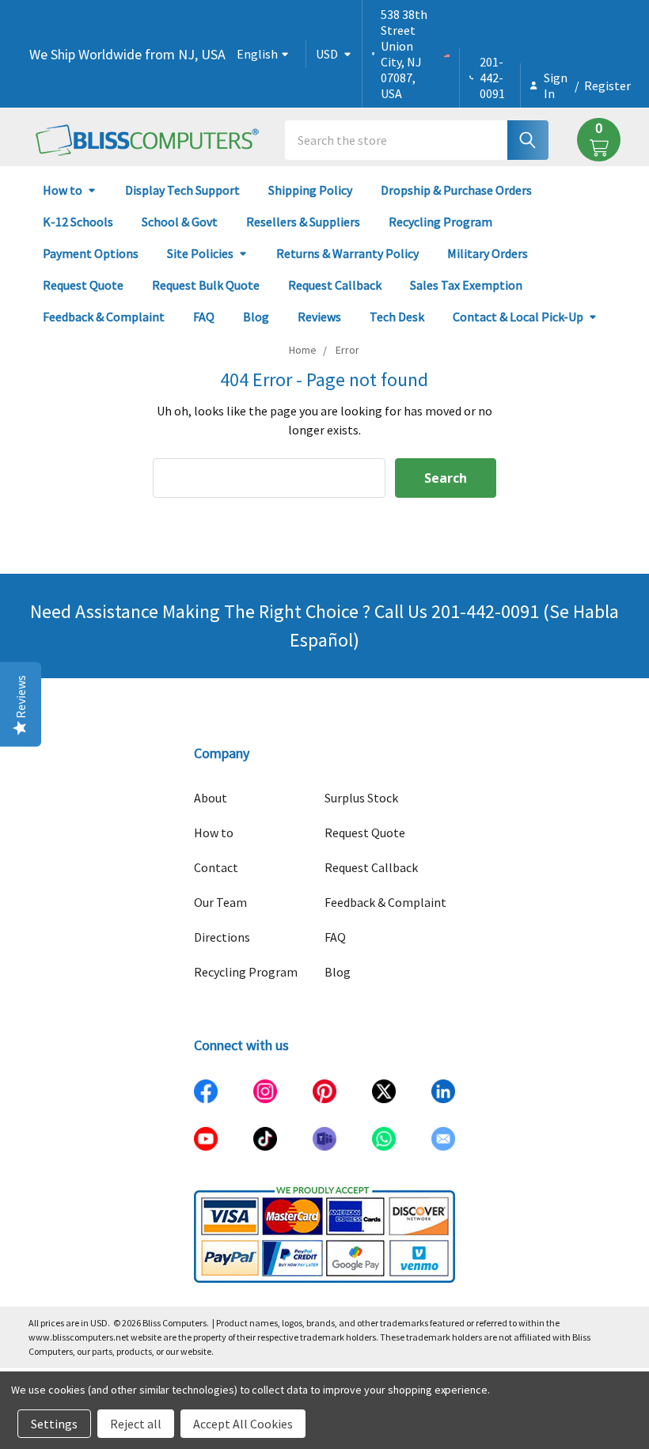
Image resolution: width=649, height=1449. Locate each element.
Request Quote (83, 285)
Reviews (319, 316)
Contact (216, 867)
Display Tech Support (182, 190)
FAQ (203, 316)
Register (607, 85)
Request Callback (334, 285)
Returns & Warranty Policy (347, 253)
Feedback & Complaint (104, 316)
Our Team (220, 902)
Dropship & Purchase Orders (456, 190)
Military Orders (487, 253)
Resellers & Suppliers (303, 221)
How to (62, 190)
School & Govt (180, 221)
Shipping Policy (310, 190)
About (210, 798)
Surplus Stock (361, 798)
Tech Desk (397, 316)
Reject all (135, 1424)
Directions (222, 937)
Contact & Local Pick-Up (518, 316)
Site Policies (200, 253)
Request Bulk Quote (206, 285)
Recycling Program (440, 221)
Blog (256, 316)
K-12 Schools (78, 221)
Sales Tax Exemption (466, 285)
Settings (54, 1424)
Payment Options (91, 253)
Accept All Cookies (243, 1424)
